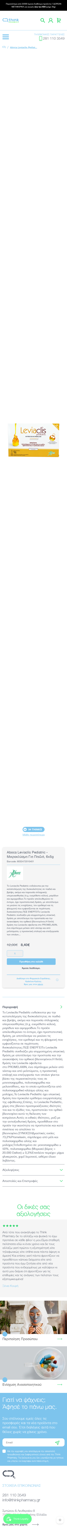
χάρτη (40, 984)
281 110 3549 (54, 38)
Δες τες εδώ (33, 1363)
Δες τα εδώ (33, 1317)
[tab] (33, 1006)
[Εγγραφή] (57, 1442)
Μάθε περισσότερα (34, 834)
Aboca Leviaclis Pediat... (23, 47)
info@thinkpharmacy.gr (21, 1499)
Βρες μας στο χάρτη (14, 1524)
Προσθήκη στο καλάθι (31, 961)
